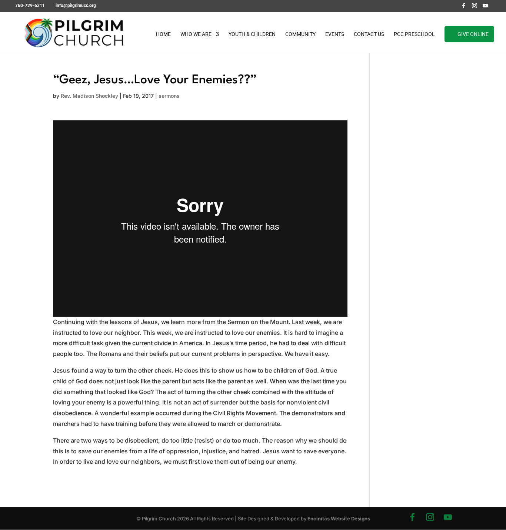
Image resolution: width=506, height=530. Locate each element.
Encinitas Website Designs (338, 518)
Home (163, 34)
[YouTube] (485, 7)
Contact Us (369, 34)
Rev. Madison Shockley (89, 96)
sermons (169, 96)
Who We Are (196, 34)
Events (334, 34)
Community (300, 34)
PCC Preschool (414, 34)
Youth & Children (252, 34)
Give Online (473, 34)
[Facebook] (464, 7)
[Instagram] (474, 7)
